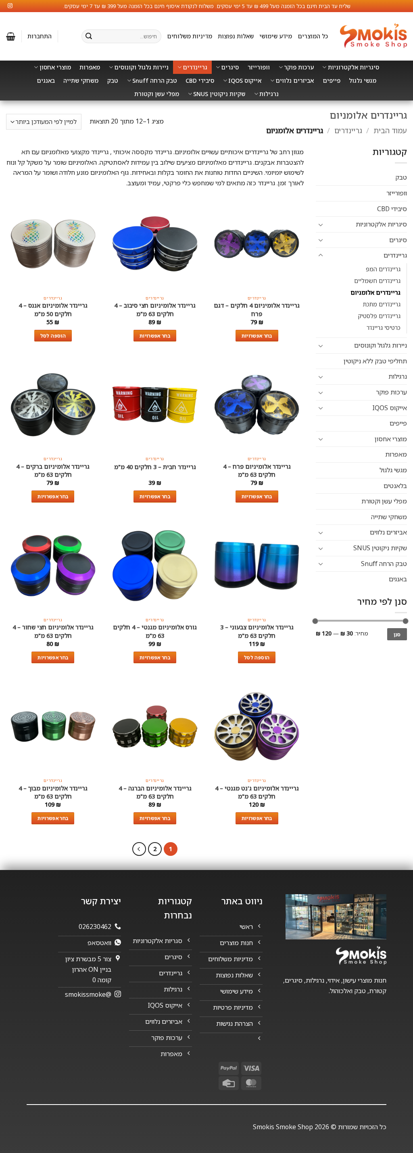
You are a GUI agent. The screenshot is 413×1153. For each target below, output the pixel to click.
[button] (39, 36)
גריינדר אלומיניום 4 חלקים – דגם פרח (257, 309)
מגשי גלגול (362, 80)
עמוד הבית (390, 130)
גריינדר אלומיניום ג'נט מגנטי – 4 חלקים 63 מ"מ (257, 792)
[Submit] (89, 36)
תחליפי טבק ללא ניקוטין (375, 360)
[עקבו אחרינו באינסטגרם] (10, 6)
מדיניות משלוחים (189, 36)
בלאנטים (395, 485)
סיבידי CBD (200, 80)
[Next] (139, 849)
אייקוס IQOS (244, 80)
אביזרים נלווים (294, 80)
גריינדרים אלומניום (375, 292)
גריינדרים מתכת (381, 304)
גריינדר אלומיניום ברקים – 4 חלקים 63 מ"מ (53, 470)
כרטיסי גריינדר (383, 327)
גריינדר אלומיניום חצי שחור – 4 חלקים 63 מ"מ (53, 631)
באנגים (46, 80)
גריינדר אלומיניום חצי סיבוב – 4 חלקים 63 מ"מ (155, 309)
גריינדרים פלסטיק (379, 316)
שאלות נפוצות (236, 36)
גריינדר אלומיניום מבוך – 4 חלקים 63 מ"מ (53, 792)
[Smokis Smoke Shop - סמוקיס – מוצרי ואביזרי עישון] (373, 36)
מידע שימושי (275, 36)
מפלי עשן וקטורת (156, 94)
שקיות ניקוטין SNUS (219, 94)
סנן (397, 634)
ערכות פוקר (299, 67)
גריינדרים (195, 67)
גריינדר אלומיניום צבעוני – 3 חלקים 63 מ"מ (257, 631)
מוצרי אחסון (55, 67)
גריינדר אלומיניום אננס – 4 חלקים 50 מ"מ (53, 309)
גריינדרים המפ (383, 269)
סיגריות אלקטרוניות (353, 67)
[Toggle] (320, 224)
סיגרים (230, 67)
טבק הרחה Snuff (154, 80)
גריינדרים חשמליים (377, 281)
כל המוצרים (313, 36)
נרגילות (269, 94)
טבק (112, 80)
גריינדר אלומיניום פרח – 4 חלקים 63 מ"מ (257, 470)
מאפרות (89, 67)
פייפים (331, 80)
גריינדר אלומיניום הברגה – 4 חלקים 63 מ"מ (155, 792)
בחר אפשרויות (257, 336)
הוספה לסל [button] (53, 336)
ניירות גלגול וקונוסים (141, 67)
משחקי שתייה (80, 80)
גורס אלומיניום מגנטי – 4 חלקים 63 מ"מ (155, 631)
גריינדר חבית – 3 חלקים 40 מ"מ (155, 467)
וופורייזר (259, 67)
